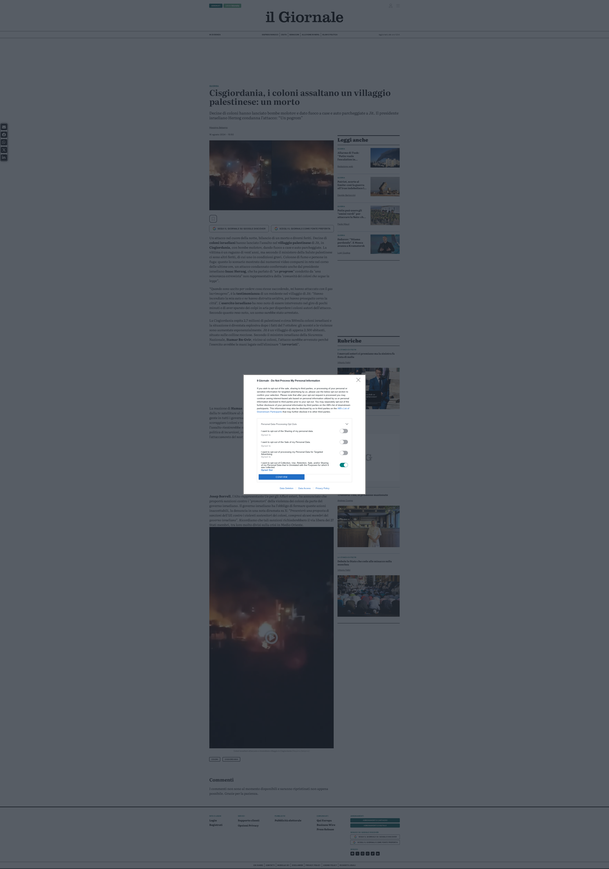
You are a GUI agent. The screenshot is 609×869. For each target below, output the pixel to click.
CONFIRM (282, 477)
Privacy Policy (322, 488)
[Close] (359, 381)
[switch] (344, 431)
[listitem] (304, 424)
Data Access (304, 488)
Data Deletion (286, 488)
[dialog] (304, 434)
